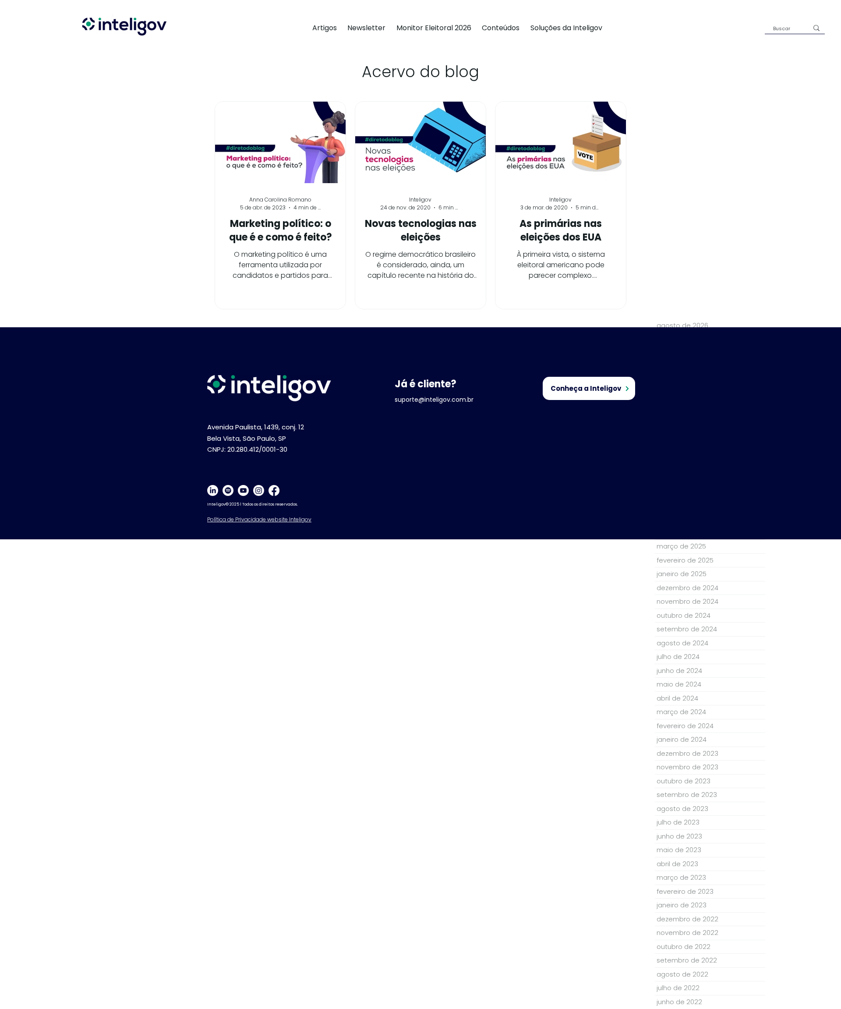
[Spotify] (228, 490)
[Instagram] (258, 490)
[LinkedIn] (212, 490)
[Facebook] (274, 490)
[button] (571, 27)
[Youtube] (243, 490)
